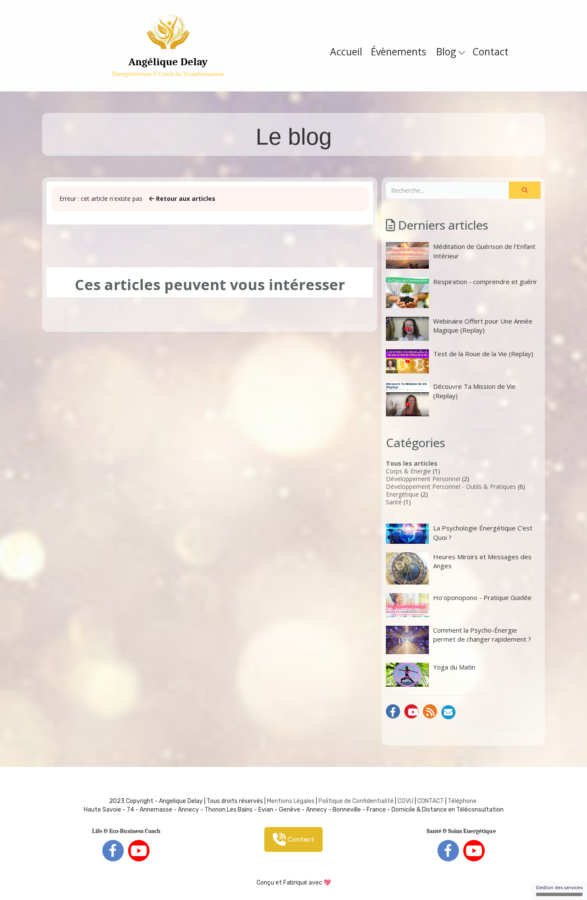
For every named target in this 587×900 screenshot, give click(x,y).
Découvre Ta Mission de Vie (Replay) (474, 391)
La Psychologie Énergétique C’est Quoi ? (482, 532)
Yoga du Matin (454, 667)
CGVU (405, 801)
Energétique (402, 494)
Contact (490, 51)
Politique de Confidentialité (356, 801)
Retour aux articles (184, 198)
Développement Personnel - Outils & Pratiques (451, 486)
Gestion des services (559, 888)
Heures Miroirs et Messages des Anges (482, 561)
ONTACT (432, 801)
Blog (447, 51)
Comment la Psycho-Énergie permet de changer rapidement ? (482, 634)
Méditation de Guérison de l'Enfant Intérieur (484, 251)
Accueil (346, 51)
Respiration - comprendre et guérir (485, 281)
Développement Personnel (423, 479)
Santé (394, 502)
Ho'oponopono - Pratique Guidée (482, 597)
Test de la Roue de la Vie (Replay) (483, 353)
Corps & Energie (408, 471)
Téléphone (462, 801)
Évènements (398, 51)
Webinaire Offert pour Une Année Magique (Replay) (482, 325)
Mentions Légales (291, 801)
